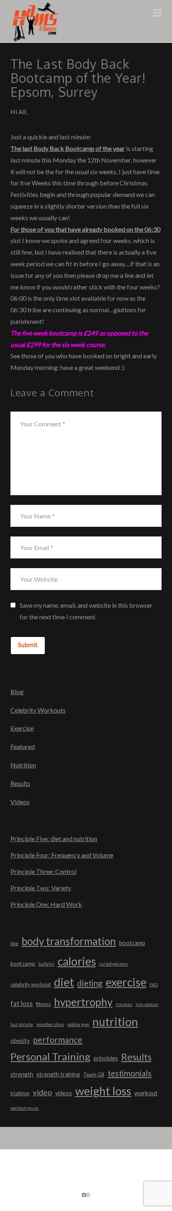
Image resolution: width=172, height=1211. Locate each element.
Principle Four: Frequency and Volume (61, 855)
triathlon (20, 1093)
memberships (50, 1024)
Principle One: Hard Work (46, 904)
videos (63, 1093)
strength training (58, 1074)
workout (146, 1093)
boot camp (22, 963)
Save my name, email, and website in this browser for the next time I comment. (86, 611)
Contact (97, 1183)
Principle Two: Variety (40, 888)
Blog (17, 691)
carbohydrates (113, 963)
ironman (124, 1004)
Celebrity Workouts (38, 710)
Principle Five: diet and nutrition (53, 838)
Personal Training (50, 1056)
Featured (22, 746)
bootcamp (132, 943)
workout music (24, 1108)
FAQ (154, 984)
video (42, 1092)
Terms (71, 1183)
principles (106, 1058)
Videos (20, 801)
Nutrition (23, 765)
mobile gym (78, 1024)
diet (64, 982)
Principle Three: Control (43, 871)
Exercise (22, 728)
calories (77, 961)
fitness (43, 1004)
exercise (126, 982)
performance (57, 1039)
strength (21, 1074)
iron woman (147, 1004)
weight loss (103, 1091)
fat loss (21, 1004)
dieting (89, 983)
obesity (20, 1040)
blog (14, 943)
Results (20, 783)
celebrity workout (30, 984)
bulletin (46, 963)
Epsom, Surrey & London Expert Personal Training (72, 1178)
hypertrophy (83, 1002)
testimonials (130, 1073)
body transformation (69, 941)
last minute (21, 1024)
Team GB (93, 1074)
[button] (157, 13)
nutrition (115, 1021)
